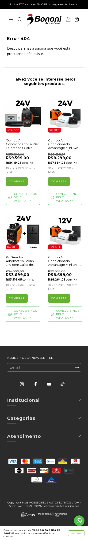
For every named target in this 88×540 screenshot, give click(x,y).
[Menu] (11, 20)
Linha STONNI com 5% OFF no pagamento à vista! (44, 4)
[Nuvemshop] (52, 516)
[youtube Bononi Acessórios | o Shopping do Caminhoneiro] (50, 384)
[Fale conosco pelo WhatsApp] (79, 520)
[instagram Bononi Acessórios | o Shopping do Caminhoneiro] (22, 384)
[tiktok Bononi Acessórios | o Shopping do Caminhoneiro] (62, 384)
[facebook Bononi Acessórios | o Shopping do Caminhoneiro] (36, 384)
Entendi (76, 533)
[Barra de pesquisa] (19, 20)
